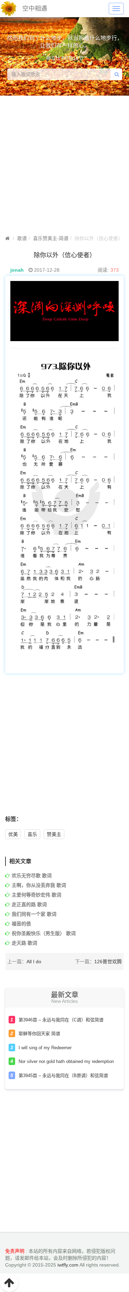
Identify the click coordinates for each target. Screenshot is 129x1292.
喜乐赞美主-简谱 (50, 238)
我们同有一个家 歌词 (34, 914)
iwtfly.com (67, 1265)
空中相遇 (34, 8)
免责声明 (14, 1251)
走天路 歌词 (24, 943)
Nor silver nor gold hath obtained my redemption (66, 1061)
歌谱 (22, 238)
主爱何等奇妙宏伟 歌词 (36, 895)
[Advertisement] (64, 748)
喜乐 (32, 834)
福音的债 (21, 923)
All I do (33, 961)
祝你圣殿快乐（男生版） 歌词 (44, 933)
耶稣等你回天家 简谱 (39, 1033)
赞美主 (54, 834)
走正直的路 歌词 (29, 904)
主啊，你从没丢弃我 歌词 (39, 885)
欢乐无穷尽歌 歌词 (32, 875)
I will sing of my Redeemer (45, 1047)
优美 (13, 834)
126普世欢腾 (108, 961)
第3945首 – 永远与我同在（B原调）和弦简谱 (63, 1075)
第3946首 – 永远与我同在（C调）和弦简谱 (61, 1019)
